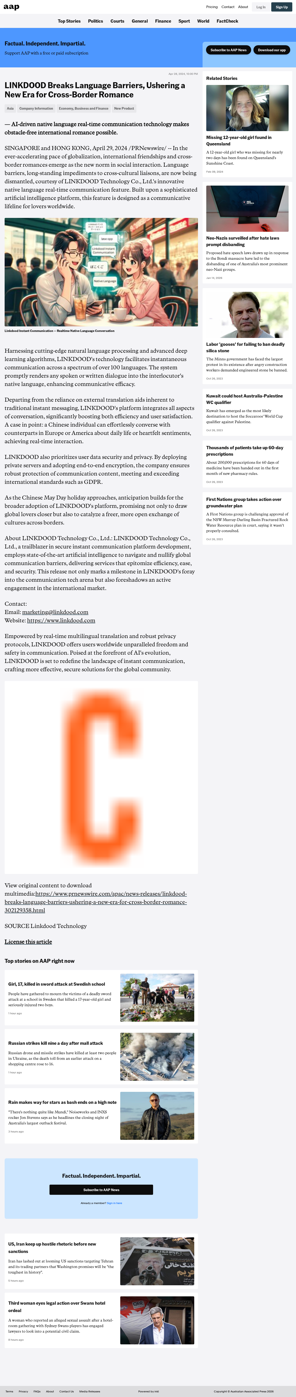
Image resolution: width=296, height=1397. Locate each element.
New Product (124, 108)
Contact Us (66, 1391)
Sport (184, 21)
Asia (10, 108)
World (203, 21)
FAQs (37, 1391)
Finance (163, 21)
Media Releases (89, 1391)
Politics (95, 21)
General (140, 21)
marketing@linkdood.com (55, 612)
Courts (117, 21)
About (243, 7)
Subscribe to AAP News (229, 50)
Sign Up (282, 7)
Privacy (23, 1391)
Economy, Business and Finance (83, 108)
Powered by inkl (148, 1391)
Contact (228, 7)
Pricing (212, 7)
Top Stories (69, 21)
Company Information (36, 108)
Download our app (272, 50)
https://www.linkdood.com (61, 620)
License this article (28, 942)
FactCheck (227, 21)
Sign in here (114, 1203)
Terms (9, 1391)
